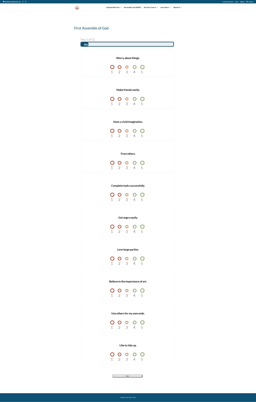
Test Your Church (150, 7)
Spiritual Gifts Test (113, 7)
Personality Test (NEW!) (132, 7)
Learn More (164, 7)
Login (236, 1)
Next (127, 376)
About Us (176, 7)
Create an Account (227, 1)
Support (242, 1)
